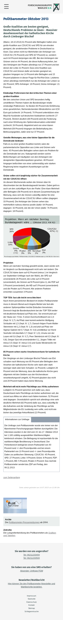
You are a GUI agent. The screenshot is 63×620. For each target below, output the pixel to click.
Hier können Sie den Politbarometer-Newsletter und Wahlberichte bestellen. (31, 585)
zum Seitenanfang (11, 477)
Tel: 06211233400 (31, 555)
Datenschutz (31, 602)
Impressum (31, 596)
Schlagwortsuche (32, 611)
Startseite (31, 599)
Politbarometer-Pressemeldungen (24, 522)
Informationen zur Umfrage (17, 419)
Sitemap (31, 608)
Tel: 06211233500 (31, 558)
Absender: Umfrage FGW (31, 571)
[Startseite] (43, 11)
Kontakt (31, 605)
